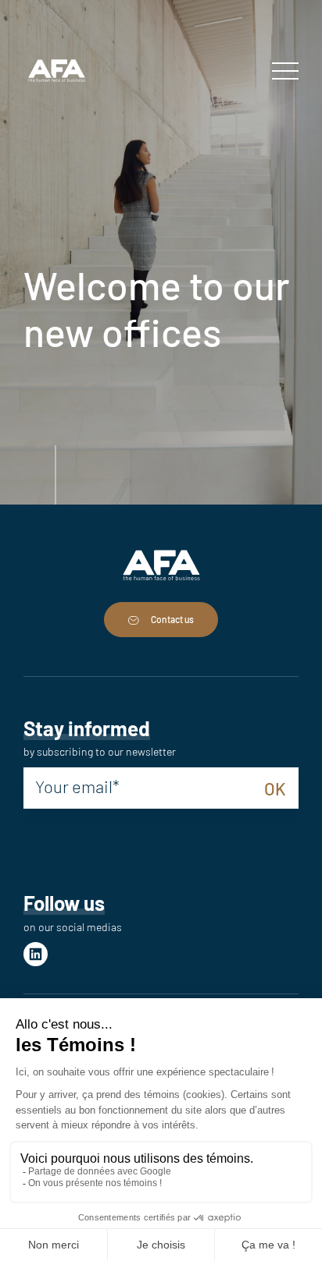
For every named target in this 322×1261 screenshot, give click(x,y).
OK (275, 788)
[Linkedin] (35, 954)
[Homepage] (56, 72)
